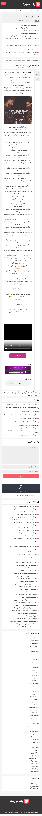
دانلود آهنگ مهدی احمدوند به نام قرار (27, 586)
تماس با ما (20, 10)
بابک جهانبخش (34, 704)
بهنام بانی (35, 745)
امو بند (36, 699)
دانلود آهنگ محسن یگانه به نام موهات (28, 592)
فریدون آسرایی (33, 758)
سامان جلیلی (34, 753)
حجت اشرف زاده (33, 763)
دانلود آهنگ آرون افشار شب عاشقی (28, 425)
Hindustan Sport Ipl (34, 786)
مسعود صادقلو (34, 654)
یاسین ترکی (35, 643)
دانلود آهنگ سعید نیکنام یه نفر (29, 428)
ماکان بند (35, 723)
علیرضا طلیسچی (33, 707)
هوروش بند (34, 734)
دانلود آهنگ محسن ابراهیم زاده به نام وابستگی (25, 549)
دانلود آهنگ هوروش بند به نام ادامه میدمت (26, 538)
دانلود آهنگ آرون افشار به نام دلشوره (27, 565)
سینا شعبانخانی (34, 680)
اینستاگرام (18, 268)
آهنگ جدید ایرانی (16, 392)
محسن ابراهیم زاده (32, 726)
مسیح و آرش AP (33, 718)
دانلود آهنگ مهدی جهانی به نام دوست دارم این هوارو (23, 621)
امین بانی (35, 659)
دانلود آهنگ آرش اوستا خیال (30, 30)
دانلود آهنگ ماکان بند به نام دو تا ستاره (27, 576)
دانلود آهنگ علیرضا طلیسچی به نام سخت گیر (26, 509)
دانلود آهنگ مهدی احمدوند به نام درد (28, 541)
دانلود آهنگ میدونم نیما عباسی (29, 33)
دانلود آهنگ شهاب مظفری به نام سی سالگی (26, 624)
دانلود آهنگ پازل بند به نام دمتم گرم (26, 65)
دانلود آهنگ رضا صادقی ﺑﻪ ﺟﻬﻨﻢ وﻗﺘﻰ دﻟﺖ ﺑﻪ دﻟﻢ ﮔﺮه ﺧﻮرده (22, 36)
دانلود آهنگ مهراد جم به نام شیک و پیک (27, 525)
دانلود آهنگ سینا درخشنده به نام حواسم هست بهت (24, 546)
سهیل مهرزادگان (33, 683)
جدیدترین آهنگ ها (16, 393)
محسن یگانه (34, 694)
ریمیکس (27, 20)
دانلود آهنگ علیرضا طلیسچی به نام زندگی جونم (25, 610)
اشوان (36, 678)
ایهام (36, 750)
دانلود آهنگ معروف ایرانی (31, 536)
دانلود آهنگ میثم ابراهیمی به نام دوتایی (27, 544)
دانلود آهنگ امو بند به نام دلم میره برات (27, 602)
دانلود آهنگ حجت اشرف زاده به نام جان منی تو (25, 626)
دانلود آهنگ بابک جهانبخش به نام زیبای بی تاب (25, 608)
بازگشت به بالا (21, 806)
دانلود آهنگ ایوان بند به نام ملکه (29, 589)
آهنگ (32, 20)
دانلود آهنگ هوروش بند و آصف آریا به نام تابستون (24, 520)
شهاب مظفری (34, 747)
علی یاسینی (35, 662)
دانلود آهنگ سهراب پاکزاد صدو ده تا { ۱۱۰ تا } (25, 50)
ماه (21, 491)
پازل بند (17, 72)
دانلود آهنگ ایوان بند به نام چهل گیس (27, 533)
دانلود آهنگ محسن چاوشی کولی (29, 435)
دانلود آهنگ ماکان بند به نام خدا (29, 570)
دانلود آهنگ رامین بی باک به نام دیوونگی (27, 618)
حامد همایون (34, 729)
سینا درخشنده (34, 731)
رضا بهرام (35, 675)
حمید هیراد (35, 686)
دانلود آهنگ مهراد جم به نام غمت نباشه (27, 560)
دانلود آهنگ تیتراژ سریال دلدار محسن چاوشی (25, 568)
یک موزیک (35, 60)
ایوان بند (35, 672)
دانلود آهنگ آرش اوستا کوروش (29, 25)
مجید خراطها (34, 771)
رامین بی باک (34, 737)
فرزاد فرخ (35, 755)
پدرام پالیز (35, 769)
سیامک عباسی (34, 710)
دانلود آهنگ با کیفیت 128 (16, 368)
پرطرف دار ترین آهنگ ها (28, 393)
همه (37, 20)
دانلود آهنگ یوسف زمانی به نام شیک (28, 578)
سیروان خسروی (33, 651)
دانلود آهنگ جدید (25, 72)
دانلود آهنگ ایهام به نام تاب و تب (29, 512)
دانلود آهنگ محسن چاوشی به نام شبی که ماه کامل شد (24, 517)
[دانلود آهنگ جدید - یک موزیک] (31, 4)
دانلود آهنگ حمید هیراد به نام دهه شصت (27, 562)
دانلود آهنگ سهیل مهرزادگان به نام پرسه (27, 594)
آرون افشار (34, 688)
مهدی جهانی (35, 739)
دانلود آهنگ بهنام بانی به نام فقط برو (28, 530)
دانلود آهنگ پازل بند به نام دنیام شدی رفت (26, 528)
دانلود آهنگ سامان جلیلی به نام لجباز (28, 613)
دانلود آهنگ (8, 393)
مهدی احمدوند (34, 696)
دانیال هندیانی (34, 721)
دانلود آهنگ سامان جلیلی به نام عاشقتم (27, 514)
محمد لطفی (35, 667)
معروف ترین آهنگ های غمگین (30, 557)
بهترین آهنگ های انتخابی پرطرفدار (28, 581)
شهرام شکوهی (34, 646)
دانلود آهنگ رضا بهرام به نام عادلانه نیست (26, 554)
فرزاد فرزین (34, 691)
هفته (25, 491)
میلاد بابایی (35, 670)
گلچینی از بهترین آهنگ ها (31, 616)
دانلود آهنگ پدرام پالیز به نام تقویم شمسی (26, 584)
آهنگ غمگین (7, 392)
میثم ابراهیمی (34, 715)
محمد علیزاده (34, 702)
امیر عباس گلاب (34, 761)
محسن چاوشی (34, 712)
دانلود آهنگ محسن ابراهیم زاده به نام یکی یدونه (25, 600)
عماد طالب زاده (34, 638)
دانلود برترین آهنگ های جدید (30, 597)
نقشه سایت (27, 10)
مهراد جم (35, 648)
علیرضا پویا (35, 766)
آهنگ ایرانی (31, 392)
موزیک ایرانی (30, 395)
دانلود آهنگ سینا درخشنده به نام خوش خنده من (25, 506)
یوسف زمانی (34, 656)
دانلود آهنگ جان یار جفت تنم (30, 43)
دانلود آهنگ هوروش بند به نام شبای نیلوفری (26, 522)
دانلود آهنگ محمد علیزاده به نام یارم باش (27, 605)
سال (17, 491)
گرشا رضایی (34, 664)
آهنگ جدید (24, 392)
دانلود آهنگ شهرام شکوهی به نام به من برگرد (25, 552)
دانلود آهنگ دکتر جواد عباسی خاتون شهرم (27, 28)
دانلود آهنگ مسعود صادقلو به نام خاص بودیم (26, 573)
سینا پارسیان (34, 640)
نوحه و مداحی (20, 20)
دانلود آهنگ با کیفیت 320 (16, 372)
